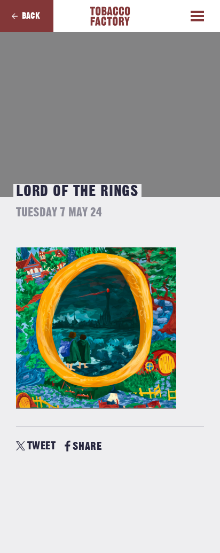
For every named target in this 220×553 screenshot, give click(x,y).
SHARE (87, 446)
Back (31, 16)
